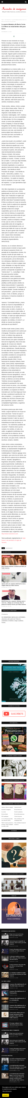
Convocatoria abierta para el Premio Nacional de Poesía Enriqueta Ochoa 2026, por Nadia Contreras (16, 1015)
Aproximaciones (8, 19)
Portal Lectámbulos (18, 811)
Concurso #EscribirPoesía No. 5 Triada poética (17, 992)
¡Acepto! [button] (5, 1095)
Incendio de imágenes (6, 809)
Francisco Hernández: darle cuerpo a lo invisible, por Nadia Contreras (17, 950)
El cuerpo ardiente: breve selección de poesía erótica (16, 1024)
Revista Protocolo (18, 809)
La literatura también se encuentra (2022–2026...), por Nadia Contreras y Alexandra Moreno (17, 958)
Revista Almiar (5, 814)
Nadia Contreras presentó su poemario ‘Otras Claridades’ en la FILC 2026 (7, 824)
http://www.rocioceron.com (10, 534)
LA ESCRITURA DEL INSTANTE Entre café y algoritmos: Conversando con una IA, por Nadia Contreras (17, 1067)
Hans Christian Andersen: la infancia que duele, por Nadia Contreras (14, 567)
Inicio (3, 19)
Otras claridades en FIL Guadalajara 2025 (19, 819)
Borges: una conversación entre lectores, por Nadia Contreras (16, 934)
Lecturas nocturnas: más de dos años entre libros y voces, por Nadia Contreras (17, 966)
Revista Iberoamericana (19, 814)
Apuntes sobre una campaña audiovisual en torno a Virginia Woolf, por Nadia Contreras (14, 584)
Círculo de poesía (18, 816)
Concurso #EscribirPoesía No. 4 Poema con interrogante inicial (17, 1006)
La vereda (4, 811)
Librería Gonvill (17, 807)
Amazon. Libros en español (7, 807)
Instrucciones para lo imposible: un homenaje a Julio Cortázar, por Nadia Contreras (17, 942)
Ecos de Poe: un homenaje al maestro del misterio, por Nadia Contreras (17, 1059)
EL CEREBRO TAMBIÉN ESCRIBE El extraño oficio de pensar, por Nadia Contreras (17, 974)
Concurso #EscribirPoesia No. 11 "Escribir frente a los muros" (17, 985)
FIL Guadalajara (5, 816)
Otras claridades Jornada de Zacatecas (20, 823)
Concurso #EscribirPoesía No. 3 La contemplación (17, 999)
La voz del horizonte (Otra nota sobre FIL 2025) (7, 819)
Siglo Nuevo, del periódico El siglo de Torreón (14, 540)
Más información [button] (7, 1091)
